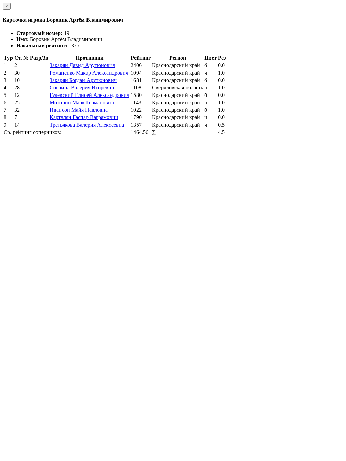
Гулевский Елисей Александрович (89, 95)
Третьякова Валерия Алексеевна (87, 125)
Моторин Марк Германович (82, 102)
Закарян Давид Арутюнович (82, 65)
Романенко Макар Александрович (89, 73)
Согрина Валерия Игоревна (82, 87)
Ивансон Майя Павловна (79, 110)
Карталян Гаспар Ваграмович (84, 117)
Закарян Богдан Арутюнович (83, 80)
